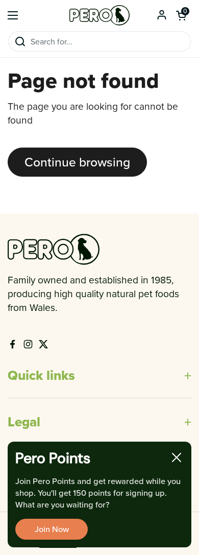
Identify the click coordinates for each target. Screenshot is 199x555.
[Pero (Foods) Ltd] (99, 15)
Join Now (52, 529)
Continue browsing (77, 162)
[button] (181, 15)
